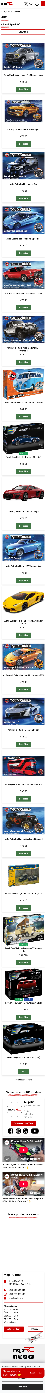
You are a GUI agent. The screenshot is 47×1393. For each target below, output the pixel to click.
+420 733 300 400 (17, 1294)
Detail (23, 1071)
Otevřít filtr (23, 32)
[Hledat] (31, 3)
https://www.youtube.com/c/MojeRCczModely (35, 1131)
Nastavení (22, 1378)
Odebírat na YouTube (23, 1123)
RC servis (35, 1329)
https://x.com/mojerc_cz (25, 1131)
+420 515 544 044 (17, 1290)
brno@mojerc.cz (16, 1298)
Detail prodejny (13, 1329)
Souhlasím (22, 1387)
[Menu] (43, 3)
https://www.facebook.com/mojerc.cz (10, 1131)
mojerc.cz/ (18, 1131)
